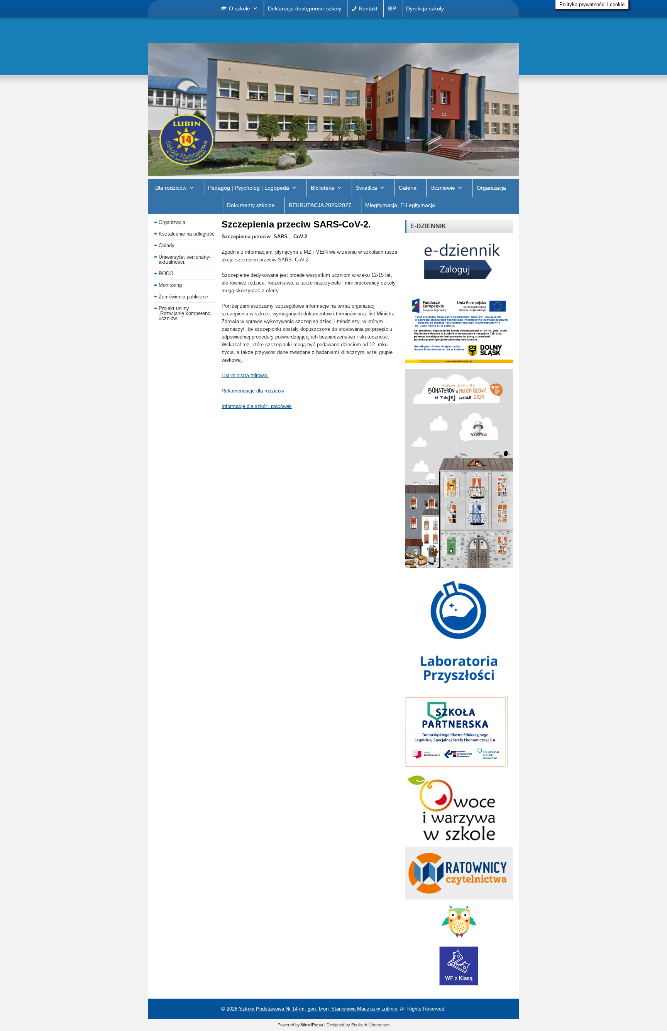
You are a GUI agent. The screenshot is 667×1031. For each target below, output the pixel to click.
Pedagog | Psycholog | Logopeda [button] (248, 188)
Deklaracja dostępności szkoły (304, 8)
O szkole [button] (239, 8)
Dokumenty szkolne (251, 205)
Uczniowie (442, 188)
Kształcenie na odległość (187, 234)
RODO (166, 273)
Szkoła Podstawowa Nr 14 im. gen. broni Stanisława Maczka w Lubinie (318, 1009)
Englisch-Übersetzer (370, 1025)
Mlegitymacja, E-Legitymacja (400, 205)
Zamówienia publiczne (183, 297)
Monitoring (170, 285)
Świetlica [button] (366, 188)
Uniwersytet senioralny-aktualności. (185, 259)
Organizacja (491, 188)
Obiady (166, 245)
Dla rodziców (170, 188)
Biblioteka (322, 188)
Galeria (407, 188)
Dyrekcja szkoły (425, 8)
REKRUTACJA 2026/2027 (320, 205)
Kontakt (368, 8)
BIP (392, 8)
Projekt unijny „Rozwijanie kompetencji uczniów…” (186, 313)
